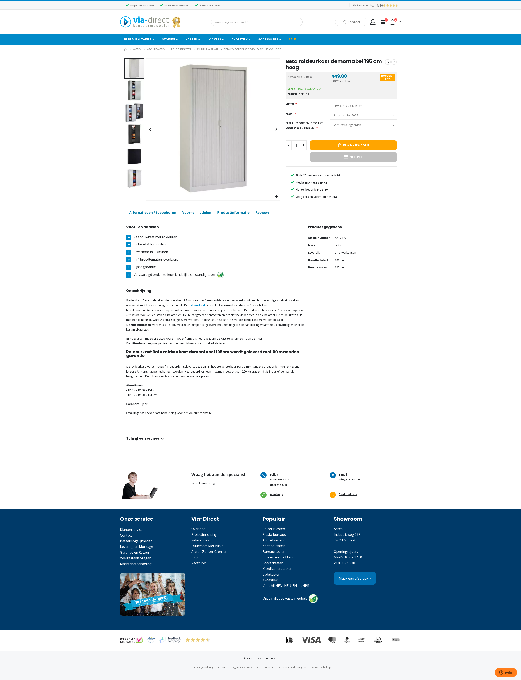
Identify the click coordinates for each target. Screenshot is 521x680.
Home (125, 49)
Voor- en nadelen (196, 212)
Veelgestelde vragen (135, 558)
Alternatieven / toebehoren (152, 212)
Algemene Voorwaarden (246, 667)
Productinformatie (233, 212)
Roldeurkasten (181, 49)
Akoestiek (270, 580)
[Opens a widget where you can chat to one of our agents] (506, 673)
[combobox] (257, 22)
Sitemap (269, 667)
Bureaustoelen (274, 551)
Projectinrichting (204, 534)
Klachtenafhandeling (136, 564)
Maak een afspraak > (355, 578)
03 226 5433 (280, 485)
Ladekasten (271, 574)
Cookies (223, 667)
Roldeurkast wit (207, 49)
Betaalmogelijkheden (136, 541)
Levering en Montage (136, 546)
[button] (276, 196)
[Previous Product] (388, 62)
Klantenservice (131, 529)
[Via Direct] (150, 22)
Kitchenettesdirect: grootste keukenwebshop (305, 667)
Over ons (198, 529)
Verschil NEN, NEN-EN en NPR (286, 585)
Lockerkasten (273, 563)
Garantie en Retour (134, 552)
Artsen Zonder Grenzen (209, 551)
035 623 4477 (281, 479)
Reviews (262, 212)
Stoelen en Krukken (278, 557)
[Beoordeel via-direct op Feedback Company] (390, 5)
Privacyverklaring (203, 667)
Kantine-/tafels (274, 546)
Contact (126, 535)
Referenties (200, 540)
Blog (194, 557)
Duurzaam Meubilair (207, 546)
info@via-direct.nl (349, 479)
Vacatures (199, 563)
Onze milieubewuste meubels (285, 598)
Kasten (137, 49)
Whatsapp (276, 494)
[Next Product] (394, 62)
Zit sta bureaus (274, 534)
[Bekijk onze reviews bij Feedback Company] (170, 640)
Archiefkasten (156, 49)
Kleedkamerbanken (277, 568)
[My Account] (373, 22)
